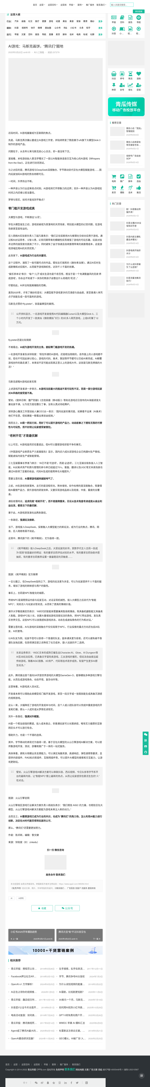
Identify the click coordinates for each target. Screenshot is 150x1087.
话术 (72, 34)
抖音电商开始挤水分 (133, 252)
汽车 (17, 21)
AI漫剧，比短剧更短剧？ (72, 992)
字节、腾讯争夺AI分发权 (72, 976)
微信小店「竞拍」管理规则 (134, 130)
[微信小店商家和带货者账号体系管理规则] (117, 142)
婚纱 (92, 21)
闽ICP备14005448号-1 (113, 1069)
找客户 (78, 888)
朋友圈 (48, 27)
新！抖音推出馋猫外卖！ (133, 210)
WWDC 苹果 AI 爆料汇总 (72, 1023)
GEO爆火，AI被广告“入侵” (73, 1038)
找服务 (84, 888)
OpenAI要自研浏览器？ (23, 1038)
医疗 (37, 21)
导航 (44, 34)
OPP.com (41, 1069)
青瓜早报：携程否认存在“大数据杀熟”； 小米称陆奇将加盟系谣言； (32, 968)
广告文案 (93, 1069)
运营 (41, 4)
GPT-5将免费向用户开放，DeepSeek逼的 (81, 1015)
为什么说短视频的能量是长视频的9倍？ (79, 984)
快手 (33, 27)
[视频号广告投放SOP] (117, 155)
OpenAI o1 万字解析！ (22, 984)
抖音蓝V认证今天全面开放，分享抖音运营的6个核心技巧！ (32, 1007)
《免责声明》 (16, 888)
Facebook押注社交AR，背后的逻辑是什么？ (32, 976)
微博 (40, 27)
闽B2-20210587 (131, 1069)
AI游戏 (23, 133)
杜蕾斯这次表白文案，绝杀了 (74, 1030)
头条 (81, 27)
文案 (23, 34)
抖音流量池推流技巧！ (133, 279)
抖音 (17, 27)
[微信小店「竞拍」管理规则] (117, 128)
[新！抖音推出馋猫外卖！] (117, 209)
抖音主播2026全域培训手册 (133, 224)
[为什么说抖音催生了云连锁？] (117, 264)
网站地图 (80, 1069)
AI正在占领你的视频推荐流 (25, 992)
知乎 (88, 27)
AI (40, 140)
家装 (78, 21)
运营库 (63, 4)
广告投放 (71, 888)
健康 (44, 21)
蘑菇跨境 (92, 888)
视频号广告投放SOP (133, 157)
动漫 (58, 21)
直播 (51, 34)
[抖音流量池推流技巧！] (117, 278)
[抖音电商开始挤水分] (117, 250)
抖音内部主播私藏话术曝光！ (133, 238)
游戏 (51, 21)
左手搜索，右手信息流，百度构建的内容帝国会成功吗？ (81, 968)
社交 (30, 21)
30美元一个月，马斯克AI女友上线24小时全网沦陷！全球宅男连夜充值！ (81, 999)
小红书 (73, 27)
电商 (78, 34)
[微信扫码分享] (36, 1082)
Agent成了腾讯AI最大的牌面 (25, 1030)
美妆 (65, 21)
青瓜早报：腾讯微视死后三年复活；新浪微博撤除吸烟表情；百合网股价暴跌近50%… (32, 1023)
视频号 (25, 27)
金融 (23, 21)
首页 (35, 4)
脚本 (65, 34)
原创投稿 (138, 11)
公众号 (57, 27)
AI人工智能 (39, 52)
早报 (71, 4)
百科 (30, 34)
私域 (85, 34)
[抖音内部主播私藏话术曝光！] (117, 236)
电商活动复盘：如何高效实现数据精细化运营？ (32, 1015)
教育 (85, 21)
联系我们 (101, 4)
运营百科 (52, 4)
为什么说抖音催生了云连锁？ (133, 265)
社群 (92, 34)
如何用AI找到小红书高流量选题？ (76, 1007)
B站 (65, 27)
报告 (37, 34)
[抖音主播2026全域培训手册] (117, 223)
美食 (72, 21)
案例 (79, 4)
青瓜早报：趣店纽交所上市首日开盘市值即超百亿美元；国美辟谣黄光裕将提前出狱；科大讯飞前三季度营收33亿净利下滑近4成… (32, 999)
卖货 (58, 34)
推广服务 (90, 4)
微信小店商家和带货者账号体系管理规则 (133, 144)
